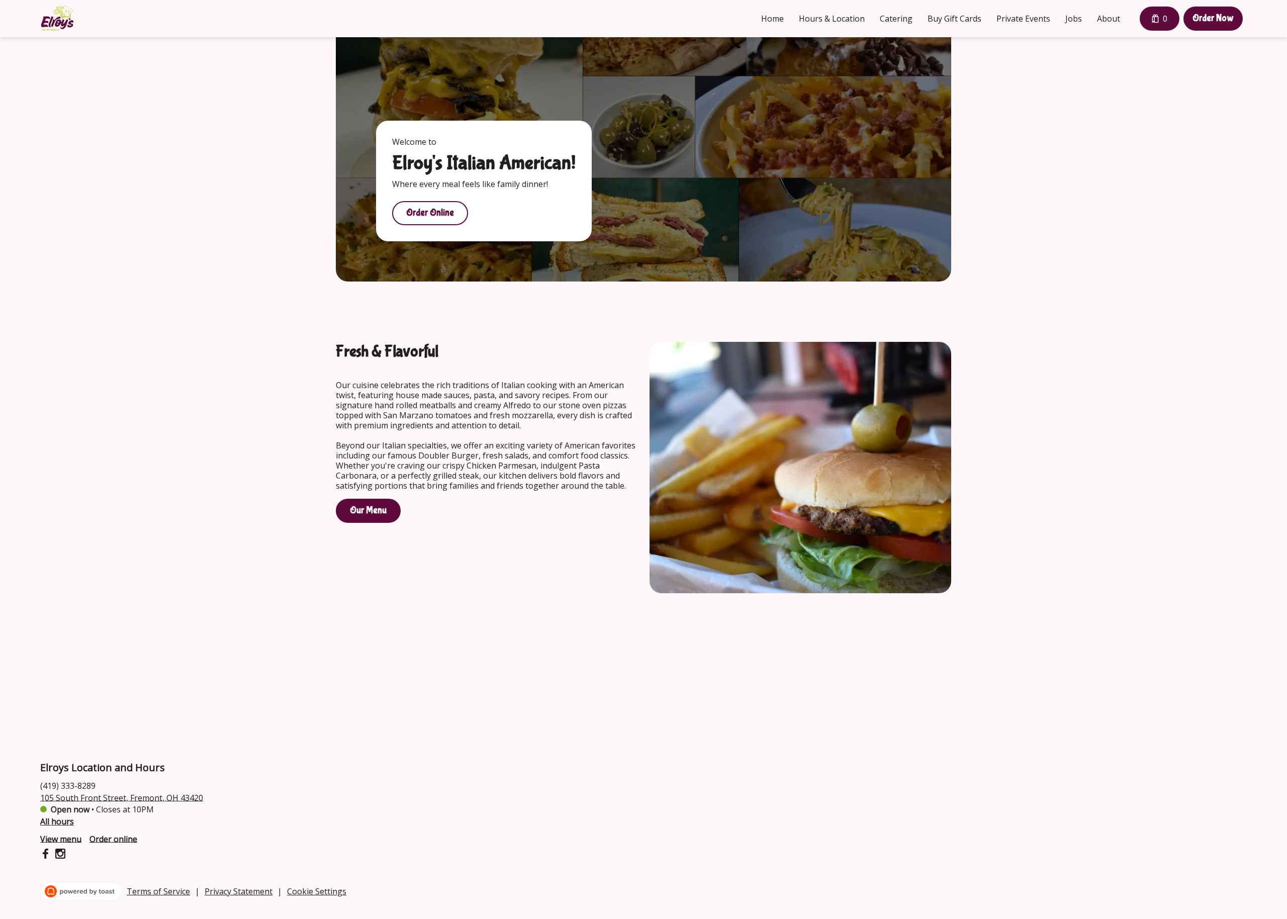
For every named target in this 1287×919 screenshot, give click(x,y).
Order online (113, 838)
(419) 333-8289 (68, 785)
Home (772, 19)
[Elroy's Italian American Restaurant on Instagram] (59, 855)
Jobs (1073, 19)
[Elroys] (57, 18)
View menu (60, 838)
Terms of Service (158, 891)
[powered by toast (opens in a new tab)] (81, 891)
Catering (896, 19)
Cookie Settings (316, 891)
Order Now (1213, 18)
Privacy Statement (238, 891)
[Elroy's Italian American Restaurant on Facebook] (46, 855)
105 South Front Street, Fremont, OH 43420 (121, 797)
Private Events (1023, 19)
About (1108, 19)
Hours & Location (832, 19)
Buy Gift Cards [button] (954, 19)
